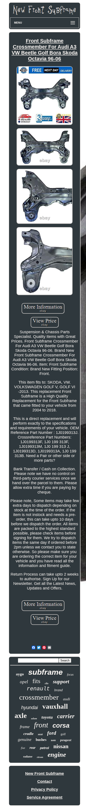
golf (63, 734)
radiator (27, 756)
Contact (44, 781)
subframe (45, 672)
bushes (41, 740)
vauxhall (55, 706)
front (41, 725)
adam (34, 718)
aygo (20, 674)
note (53, 740)
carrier (66, 716)
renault (38, 689)
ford (51, 733)
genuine (24, 739)
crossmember (39, 697)
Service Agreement (44, 797)
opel (24, 681)
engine (57, 754)
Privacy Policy (44, 789)
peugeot (65, 740)
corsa (60, 725)
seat (40, 734)
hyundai (29, 707)
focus (70, 674)
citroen (40, 757)
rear (33, 748)
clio (47, 683)
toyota (47, 717)
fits (36, 681)
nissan (60, 746)
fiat (23, 748)
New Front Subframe (44, 773)
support (61, 681)
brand (58, 690)
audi (66, 699)
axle (21, 715)
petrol (44, 748)
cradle (28, 733)
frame (25, 726)
